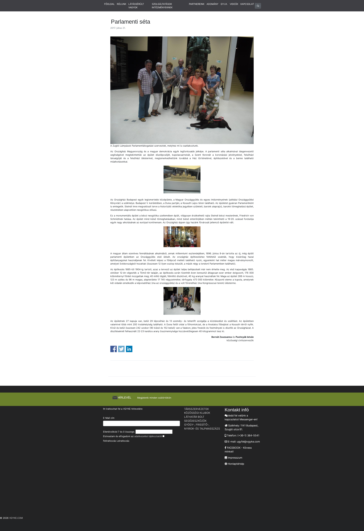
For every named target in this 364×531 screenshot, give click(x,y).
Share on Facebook (113, 349)
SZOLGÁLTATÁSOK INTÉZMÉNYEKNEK (162, 6)
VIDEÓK (234, 4)
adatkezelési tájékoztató (147, 436)
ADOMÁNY (212, 4)
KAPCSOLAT (247, 4)
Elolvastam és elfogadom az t (132, 436)
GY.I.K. (224, 4)
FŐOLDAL (109, 4)
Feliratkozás (109, 440)
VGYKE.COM (16, 517)
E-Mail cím (108, 417)
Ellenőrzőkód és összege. (119, 431)
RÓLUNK (121, 4)
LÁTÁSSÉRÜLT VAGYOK (136, 6)
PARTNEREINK (196, 4)
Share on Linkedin (129, 349)
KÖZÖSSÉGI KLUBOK (197, 412)
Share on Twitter (121, 349)
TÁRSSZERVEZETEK (196, 408)
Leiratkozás (123, 440)
